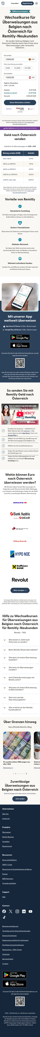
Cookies (5, 964)
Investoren (6, 818)
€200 (8, 68)
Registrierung (27, 3)
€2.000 (17, 68)
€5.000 (28, 68)
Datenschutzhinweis (9, 936)
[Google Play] (20, 337)
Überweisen (6, 832)
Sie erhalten (8, 73)
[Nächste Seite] (26, 773)
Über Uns (5, 814)
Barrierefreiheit (7, 959)
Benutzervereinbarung (10, 926)
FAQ (3, 897)
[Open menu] (36, 3)
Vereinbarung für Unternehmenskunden (16, 931)
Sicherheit (6, 954)
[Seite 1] (16, 774)
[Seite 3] (20, 774)
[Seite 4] (22, 774)
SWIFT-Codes (7, 865)
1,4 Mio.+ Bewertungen (21, 330)
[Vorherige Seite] (13, 773)
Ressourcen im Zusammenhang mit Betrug (17, 869)
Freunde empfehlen (9, 883)
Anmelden (15, 3)
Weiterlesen (8, 768)
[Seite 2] (18, 774)
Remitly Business (8, 837)
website (27, 431)
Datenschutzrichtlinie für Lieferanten (15, 940)
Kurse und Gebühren (9, 860)
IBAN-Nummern (7, 879)
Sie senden (7, 55)
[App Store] (20, 345)
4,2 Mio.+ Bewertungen (21, 327)
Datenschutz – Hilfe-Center (12, 950)
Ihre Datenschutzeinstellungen (13, 945)
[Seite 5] (24, 774)
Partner (5, 874)
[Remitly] (3, 3)
